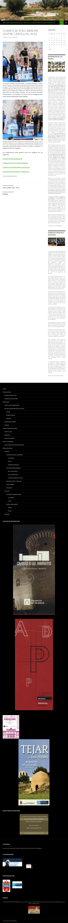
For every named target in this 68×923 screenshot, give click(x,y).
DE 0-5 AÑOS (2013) (13, 471)
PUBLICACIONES (7, 392)
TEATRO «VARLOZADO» (12, 504)
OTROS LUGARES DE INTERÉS (10, 428)
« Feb (49, 49)
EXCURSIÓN (9, 487)
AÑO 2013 (6, 451)
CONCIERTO (11, 458)
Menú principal (66, 23)
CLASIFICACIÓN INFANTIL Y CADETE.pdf (16, 171)
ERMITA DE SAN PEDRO (10, 421)
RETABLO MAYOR (10, 415)
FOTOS (9, 461)
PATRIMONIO (6, 402)
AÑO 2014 (6, 491)
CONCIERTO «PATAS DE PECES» (13, 494)
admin (16, 37)
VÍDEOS (10, 507)
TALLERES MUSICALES (13, 464)
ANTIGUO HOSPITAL (9, 438)
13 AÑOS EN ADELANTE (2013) (15, 478)
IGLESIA (8, 412)
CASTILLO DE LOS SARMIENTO (11, 405)
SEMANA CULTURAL (7, 448)
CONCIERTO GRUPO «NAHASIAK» (14, 454)
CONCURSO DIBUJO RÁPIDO (13, 468)
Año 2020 (6, 514)
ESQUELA (8, 193)
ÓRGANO (8, 418)
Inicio (4, 388)
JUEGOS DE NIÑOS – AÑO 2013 (13, 481)
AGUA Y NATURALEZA (8, 441)
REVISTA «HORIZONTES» (10, 395)
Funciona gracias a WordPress (10, 920)
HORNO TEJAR (8, 431)
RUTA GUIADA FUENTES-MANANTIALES (14, 445)
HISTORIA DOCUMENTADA (11, 398)
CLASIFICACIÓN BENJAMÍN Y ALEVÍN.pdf (16, 167)
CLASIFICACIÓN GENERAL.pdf (12, 159)
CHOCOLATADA (10, 484)
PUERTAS (6, 425)
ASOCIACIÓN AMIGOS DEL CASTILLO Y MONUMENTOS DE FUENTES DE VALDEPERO (30, 23)
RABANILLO (7, 435)
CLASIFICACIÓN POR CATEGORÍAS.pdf (15, 163)
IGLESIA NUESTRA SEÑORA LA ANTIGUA (14, 408)
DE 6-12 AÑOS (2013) (13, 474)
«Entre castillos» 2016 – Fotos (11, 186)
